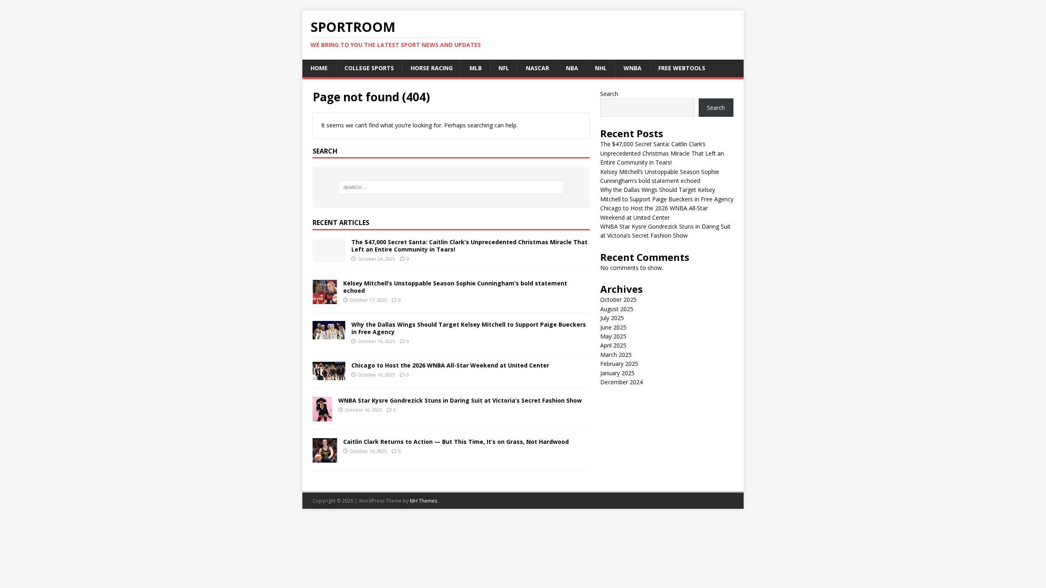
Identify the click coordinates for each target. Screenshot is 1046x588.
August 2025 (616, 309)
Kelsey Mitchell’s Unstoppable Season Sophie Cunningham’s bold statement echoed (455, 286)
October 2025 (618, 299)
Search (609, 94)
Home (319, 68)
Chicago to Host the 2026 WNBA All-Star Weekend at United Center (450, 365)
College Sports (369, 68)
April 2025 (613, 345)
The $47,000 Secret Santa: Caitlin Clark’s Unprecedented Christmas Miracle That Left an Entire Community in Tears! (469, 245)
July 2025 (612, 318)
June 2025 (613, 327)
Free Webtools (681, 68)
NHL (601, 68)
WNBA (632, 68)
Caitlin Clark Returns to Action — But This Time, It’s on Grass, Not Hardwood (456, 441)
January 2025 (617, 373)
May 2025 (613, 336)
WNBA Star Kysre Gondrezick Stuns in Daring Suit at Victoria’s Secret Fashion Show (460, 400)
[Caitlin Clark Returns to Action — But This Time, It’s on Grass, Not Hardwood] (325, 458)
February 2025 (619, 364)
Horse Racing (432, 68)
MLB (475, 68)
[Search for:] (451, 187)
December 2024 (621, 382)
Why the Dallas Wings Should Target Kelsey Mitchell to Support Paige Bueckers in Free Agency (468, 328)
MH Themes (423, 500)
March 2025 (616, 355)
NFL (503, 68)
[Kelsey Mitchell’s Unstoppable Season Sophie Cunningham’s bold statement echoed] (325, 299)
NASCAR (537, 68)
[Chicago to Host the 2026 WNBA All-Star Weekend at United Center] (329, 375)
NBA (572, 68)
